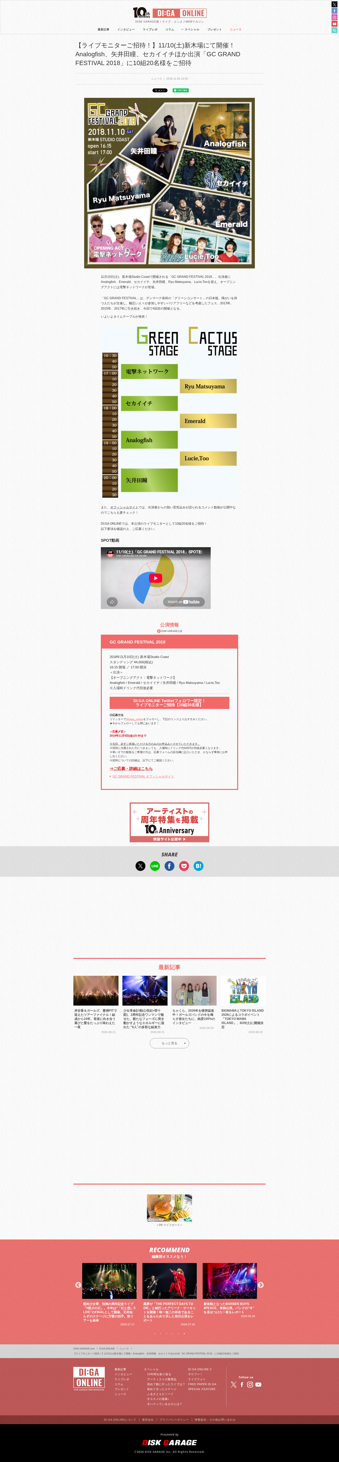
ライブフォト (197, 1379)
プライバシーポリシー (174, 1419)
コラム (169, 29)
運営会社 (148, 1419)
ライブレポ (150, 29)
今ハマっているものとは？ (164, 1404)
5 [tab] (178, 1334)
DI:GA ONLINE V (200, 1369)
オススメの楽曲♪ (158, 1398)
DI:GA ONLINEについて (120, 1419)
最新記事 (103, 29)
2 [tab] (161, 1334)
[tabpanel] (109, 1295)
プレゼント (214, 29)
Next (261, 1285)
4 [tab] (172, 1334)
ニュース (236, 29)
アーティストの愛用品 (162, 1379)
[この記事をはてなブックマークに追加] (198, 868)
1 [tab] (155, 1334)
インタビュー (126, 29)
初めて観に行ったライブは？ (166, 1384)
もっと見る (169, 1043)
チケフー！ (195, 1374)
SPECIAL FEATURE (202, 1389)
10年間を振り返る (159, 1374)
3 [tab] (167, 1334)
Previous (78, 1285)
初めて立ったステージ (162, 1389)
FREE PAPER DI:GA (202, 1384)
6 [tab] (184, 1334)
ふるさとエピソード (160, 1394)
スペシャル (192, 29)
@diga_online (134, 719)
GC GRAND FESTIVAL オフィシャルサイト (143, 776)
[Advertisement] (169, 912)
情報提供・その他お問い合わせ (215, 1419)
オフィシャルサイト (124, 507)
